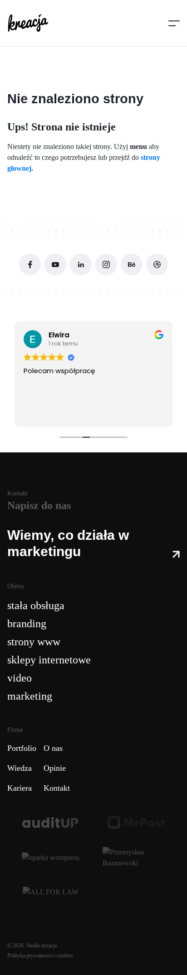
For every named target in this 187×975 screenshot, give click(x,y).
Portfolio (21, 748)
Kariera (19, 787)
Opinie (55, 768)
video (19, 678)
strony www (33, 642)
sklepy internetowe (49, 660)
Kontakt (57, 787)
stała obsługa (35, 605)
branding (26, 623)
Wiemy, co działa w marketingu (68, 543)
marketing (29, 696)
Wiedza (19, 768)
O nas (53, 748)
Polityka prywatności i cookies (40, 955)
